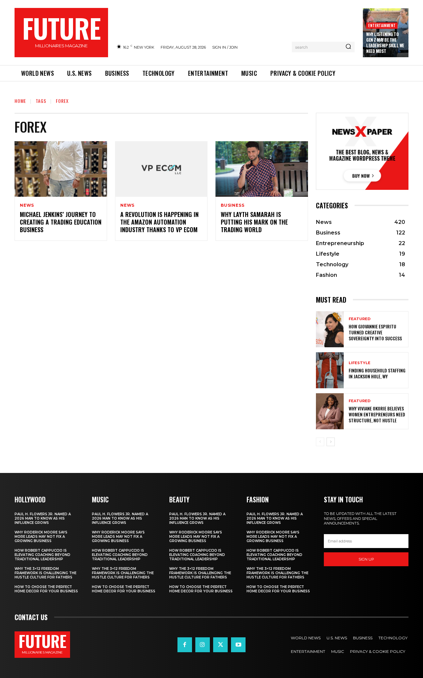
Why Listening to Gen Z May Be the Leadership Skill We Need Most (385, 42)
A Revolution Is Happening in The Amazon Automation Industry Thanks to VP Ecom (159, 222)
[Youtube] (238, 644)
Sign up (366, 559)
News (27, 205)
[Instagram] (202, 644)
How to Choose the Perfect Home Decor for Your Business (46, 589)
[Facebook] (184, 644)
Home (20, 100)
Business (232, 205)
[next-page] (331, 442)
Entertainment (382, 25)
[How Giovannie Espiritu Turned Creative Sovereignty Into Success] (330, 329)
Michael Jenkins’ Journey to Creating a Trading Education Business (60, 222)
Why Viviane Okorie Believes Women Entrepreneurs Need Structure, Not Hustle (377, 414)
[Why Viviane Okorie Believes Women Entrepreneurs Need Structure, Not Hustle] (330, 411)
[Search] (348, 47)
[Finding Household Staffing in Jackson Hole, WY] (330, 370)
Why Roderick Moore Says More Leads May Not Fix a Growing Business (41, 536)
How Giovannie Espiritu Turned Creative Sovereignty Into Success (375, 332)
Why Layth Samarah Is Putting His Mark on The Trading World (254, 222)
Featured (359, 319)
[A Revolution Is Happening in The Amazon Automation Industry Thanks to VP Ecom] (161, 169)
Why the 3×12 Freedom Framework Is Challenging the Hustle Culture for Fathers (45, 573)
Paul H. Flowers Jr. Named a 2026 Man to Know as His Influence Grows (43, 518)
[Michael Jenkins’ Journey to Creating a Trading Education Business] (61, 169)
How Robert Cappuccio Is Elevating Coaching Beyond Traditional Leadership (42, 554)
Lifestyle (359, 363)
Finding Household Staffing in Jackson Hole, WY (377, 373)
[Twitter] (220, 644)
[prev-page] (320, 442)
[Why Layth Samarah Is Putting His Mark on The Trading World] (261, 169)
